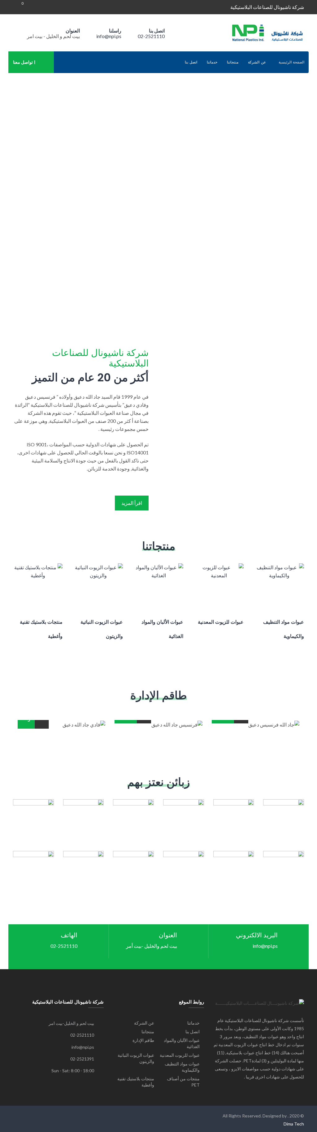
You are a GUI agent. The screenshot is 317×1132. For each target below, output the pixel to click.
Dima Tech (294, 1123)
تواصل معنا (23, 62)
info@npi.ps (108, 36)
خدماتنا (212, 62)
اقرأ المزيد (131, 503)
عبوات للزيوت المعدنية (180, 1055)
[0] (18, 7)
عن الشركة (257, 62)
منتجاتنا (232, 62)
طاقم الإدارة (143, 1040)
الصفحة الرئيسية (292, 62)
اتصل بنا (191, 62)
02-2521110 (151, 36)
